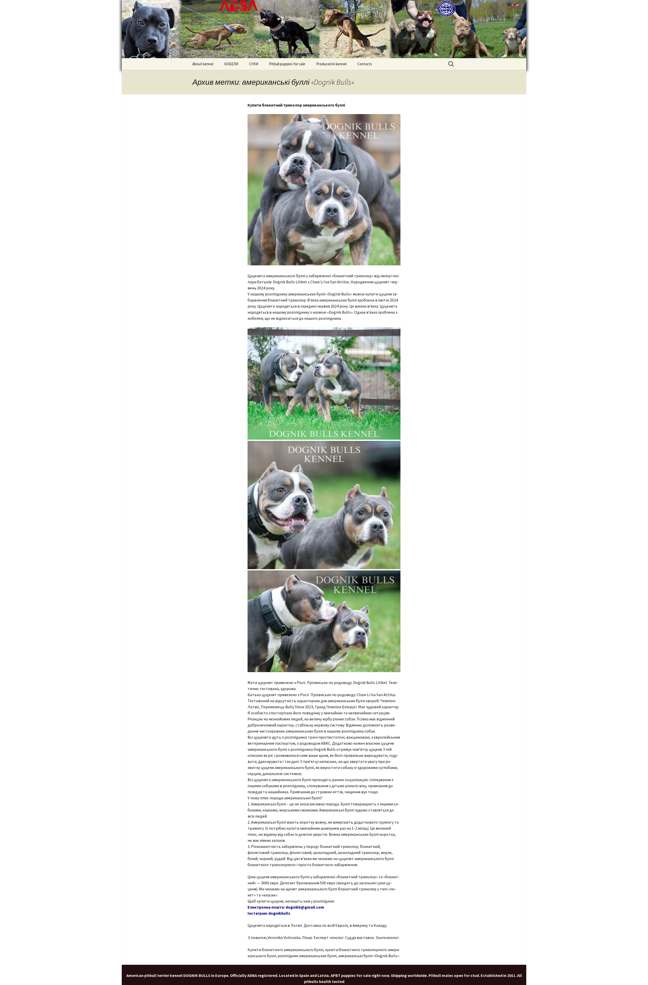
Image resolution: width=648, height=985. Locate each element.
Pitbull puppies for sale (287, 63)
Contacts (364, 63)
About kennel (202, 63)
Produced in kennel (331, 63)
